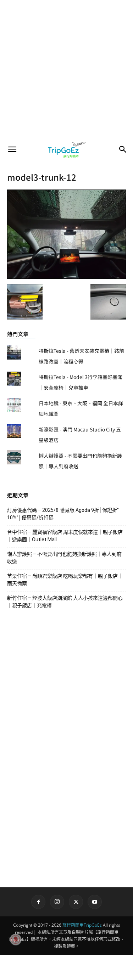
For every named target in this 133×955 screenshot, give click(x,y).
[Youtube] (95, 902)
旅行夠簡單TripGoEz (82, 925)
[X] (76, 902)
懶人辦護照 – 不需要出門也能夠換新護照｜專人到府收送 (64, 557)
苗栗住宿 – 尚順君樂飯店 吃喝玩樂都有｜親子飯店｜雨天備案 (65, 579)
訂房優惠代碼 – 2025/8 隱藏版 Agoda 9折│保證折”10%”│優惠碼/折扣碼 (63, 513)
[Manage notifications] (15, 939)
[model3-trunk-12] (66, 276)
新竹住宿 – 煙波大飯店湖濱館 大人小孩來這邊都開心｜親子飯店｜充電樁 (65, 601)
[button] (12, 149)
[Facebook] (38, 902)
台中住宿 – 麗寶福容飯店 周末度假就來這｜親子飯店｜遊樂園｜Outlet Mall (65, 535)
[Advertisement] (66, 70)
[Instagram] (57, 902)
